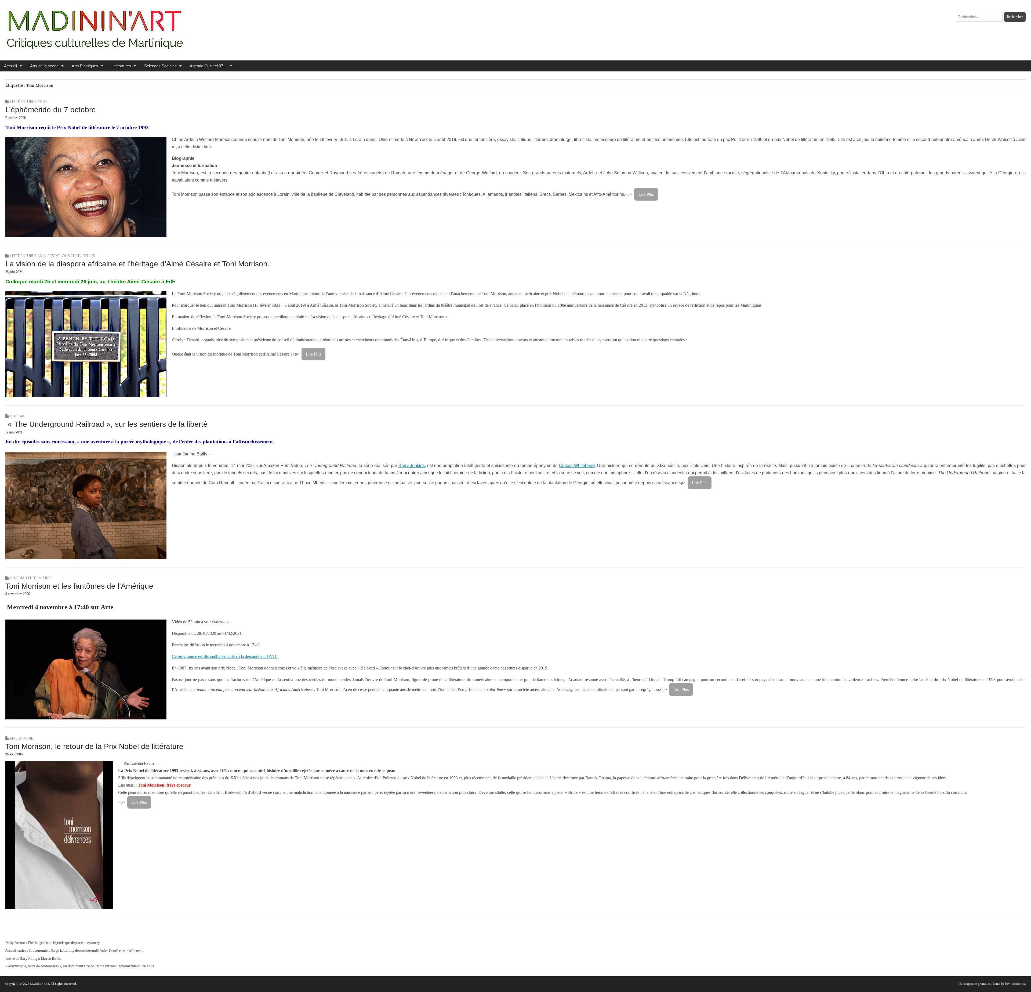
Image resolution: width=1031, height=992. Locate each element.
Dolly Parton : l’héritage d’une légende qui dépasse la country (52, 942)
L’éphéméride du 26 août (135, 966)
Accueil (10, 66)
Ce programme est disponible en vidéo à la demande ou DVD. (224, 656)
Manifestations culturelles (66, 255)
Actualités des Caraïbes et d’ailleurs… (115, 950)
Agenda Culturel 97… (208, 66)
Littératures (121, 66)
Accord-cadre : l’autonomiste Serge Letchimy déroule (46, 950)
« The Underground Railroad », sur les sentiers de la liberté (106, 424)
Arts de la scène (44, 66)
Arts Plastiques (85, 66)
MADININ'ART (39, 984)
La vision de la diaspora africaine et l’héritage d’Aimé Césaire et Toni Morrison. (137, 264)
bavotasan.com (1015, 984)
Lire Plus (646, 194)
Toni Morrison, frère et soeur (164, 785)
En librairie (21, 738)
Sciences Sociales (160, 66)
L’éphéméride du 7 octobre (50, 110)
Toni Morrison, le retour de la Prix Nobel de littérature (94, 746)
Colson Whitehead (577, 465)
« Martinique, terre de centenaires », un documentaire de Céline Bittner (60, 966)
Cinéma (17, 416)
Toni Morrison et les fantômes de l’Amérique (79, 586)
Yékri (43, 101)
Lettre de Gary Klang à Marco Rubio (33, 958)
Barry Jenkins (411, 465)
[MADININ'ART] (95, 26)
